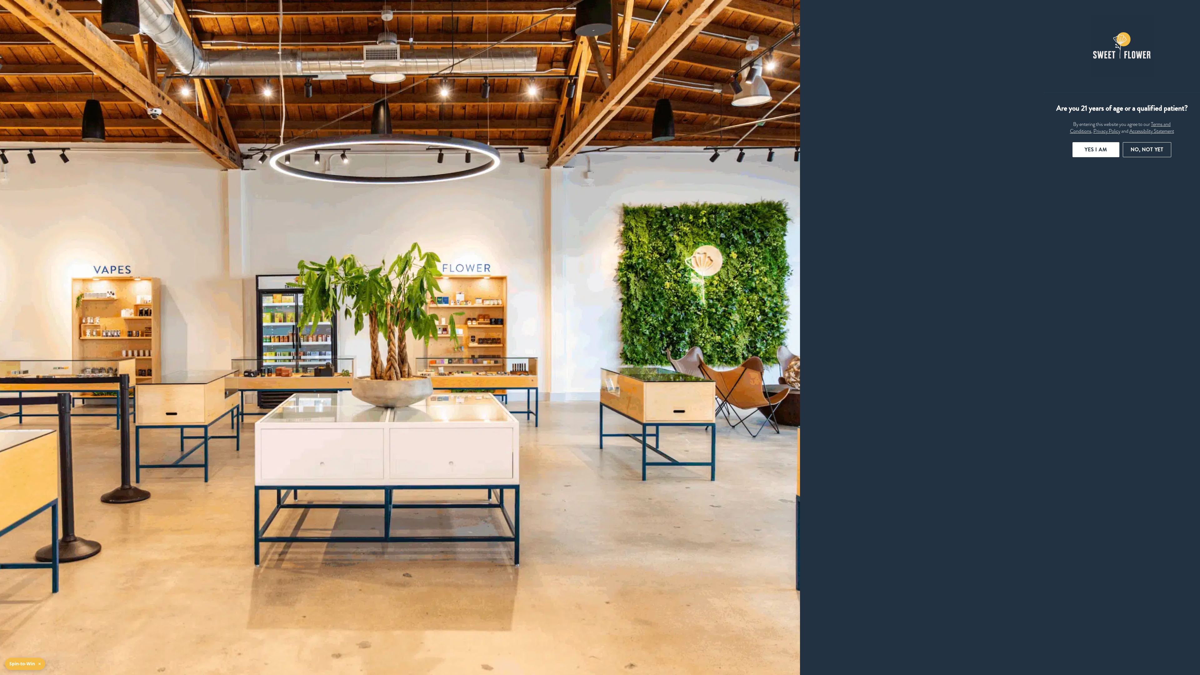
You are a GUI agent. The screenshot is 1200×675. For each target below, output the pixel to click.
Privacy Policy (1106, 131)
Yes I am (1096, 149)
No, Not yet (1147, 149)
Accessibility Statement (1151, 131)
